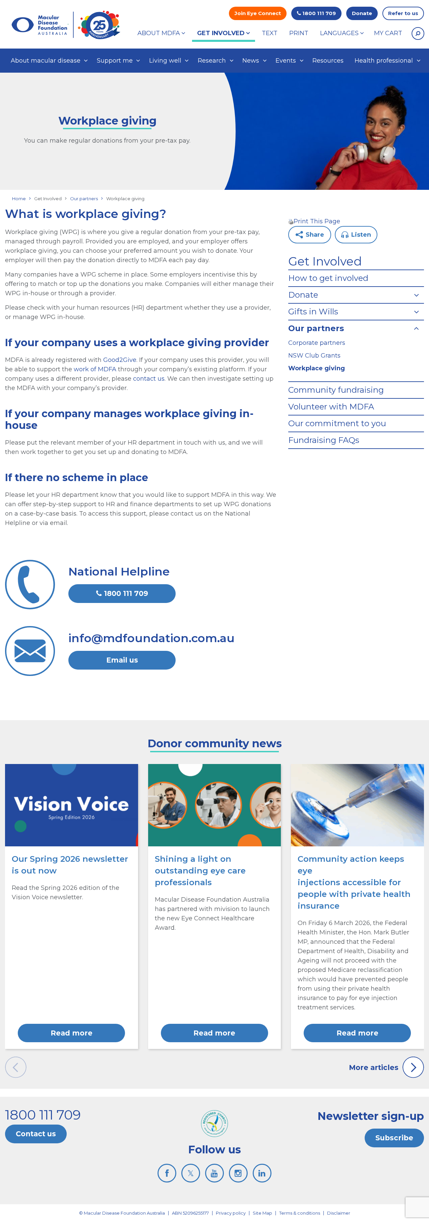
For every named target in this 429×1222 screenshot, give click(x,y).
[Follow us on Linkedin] (262, 1173)
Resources (328, 60)
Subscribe (394, 1138)
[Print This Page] (291, 221)
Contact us (36, 1134)
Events (285, 60)
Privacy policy (231, 1213)
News (250, 60)
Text (270, 33)
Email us (122, 660)
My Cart (388, 33)
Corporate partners (316, 343)
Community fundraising (336, 390)
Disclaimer (338, 1213)
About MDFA (158, 33)
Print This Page (317, 221)
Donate (362, 13)
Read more (72, 1033)
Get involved (221, 33)
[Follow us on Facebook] (167, 1173)
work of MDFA (95, 369)
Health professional (384, 60)
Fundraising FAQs (323, 440)
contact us (149, 378)
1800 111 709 (318, 13)
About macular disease (45, 60)
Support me (115, 60)
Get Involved (325, 261)
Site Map (262, 1213)
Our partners (84, 198)
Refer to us (403, 13)
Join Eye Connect (258, 13)
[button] (418, 33)
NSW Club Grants (314, 355)
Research (212, 60)
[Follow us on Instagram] (238, 1173)
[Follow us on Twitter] (190, 1173)
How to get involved (328, 278)
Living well (165, 60)
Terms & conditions (299, 1213)
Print (298, 33)
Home (19, 198)
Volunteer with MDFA (331, 406)
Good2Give (119, 360)
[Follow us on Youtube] (214, 1173)
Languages (339, 33)
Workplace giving (316, 368)
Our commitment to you (337, 423)
